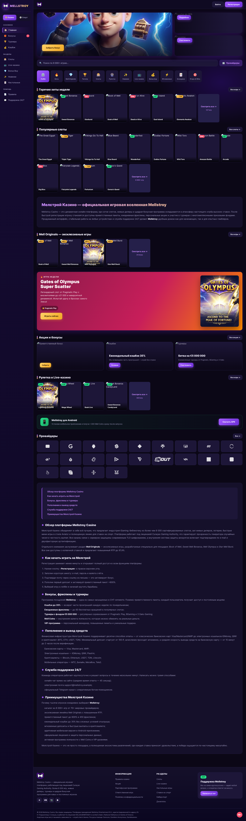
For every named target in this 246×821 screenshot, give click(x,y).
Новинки (10, 76)
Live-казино (12, 65)
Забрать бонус (53, 48)
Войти (218, 4)
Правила (10, 94)
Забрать (45, 365)
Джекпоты (161, 801)
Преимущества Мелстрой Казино (64, 514)
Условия (114, 365)
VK (45, 800)
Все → (237, 436)
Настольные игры (164, 788)
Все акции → (234, 337)
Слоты (9, 59)
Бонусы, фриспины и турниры (62, 500)
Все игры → (235, 89)
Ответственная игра (124, 792)
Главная (10, 30)
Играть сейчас (51, 316)
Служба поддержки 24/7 (60, 509)
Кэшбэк (9, 47)
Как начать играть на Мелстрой (63, 496)
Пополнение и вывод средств (62, 505)
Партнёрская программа (126, 788)
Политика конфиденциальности (129, 797)
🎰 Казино (9, 17)
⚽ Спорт (23, 17)
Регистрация (234, 4)
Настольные (12, 82)
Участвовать (184, 40)
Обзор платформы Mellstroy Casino (65, 491)
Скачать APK (229, 422)
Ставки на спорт (164, 792)
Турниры (10, 41)
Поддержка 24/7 (14, 100)
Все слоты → (234, 129)
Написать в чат (209, 793)
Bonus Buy (11, 71)
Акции (118, 784)
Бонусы (16, 35)
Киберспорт (162, 797)
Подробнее (184, 17)
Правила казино (122, 779)
